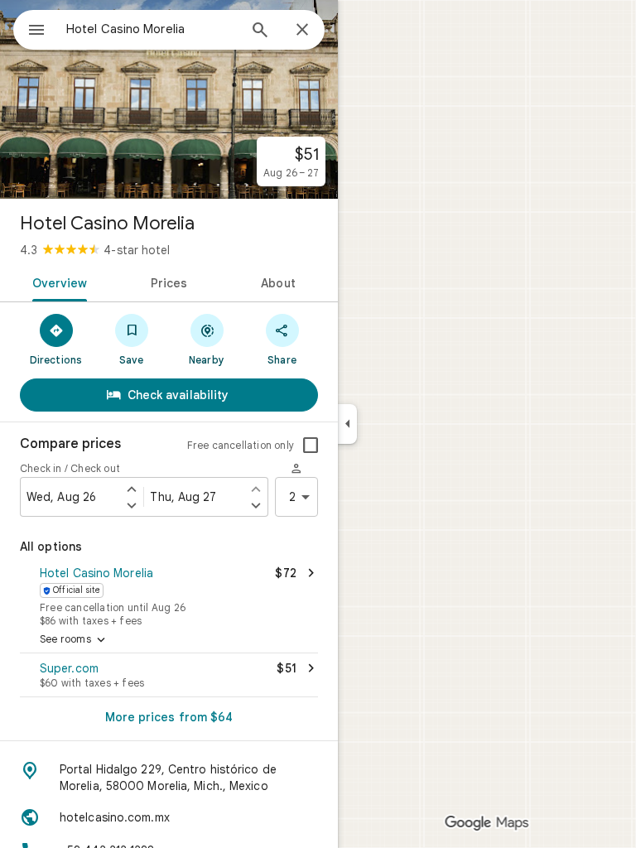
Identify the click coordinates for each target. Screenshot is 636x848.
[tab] (56, 281)
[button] (169, 594)
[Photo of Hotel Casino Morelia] (169, 99)
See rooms (74, 640)
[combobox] (151, 29)
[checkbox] (310, 445)
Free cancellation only (240, 445)
